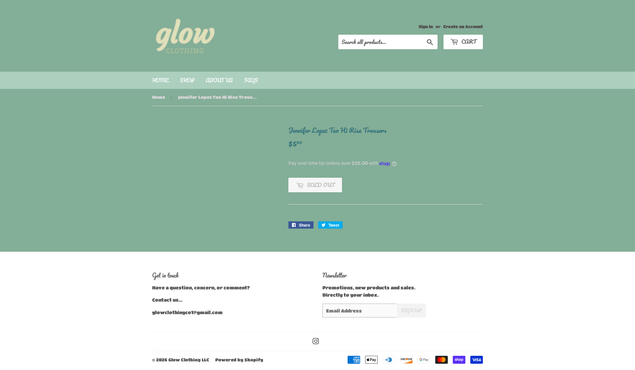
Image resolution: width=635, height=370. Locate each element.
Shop (187, 80)
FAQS (251, 80)
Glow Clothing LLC (188, 359)
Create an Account (463, 26)
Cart (468, 41)
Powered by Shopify (239, 359)
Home (160, 80)
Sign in (426, 26)
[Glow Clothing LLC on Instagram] (316, 342)
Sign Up (411, 310)
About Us (219, 80)
